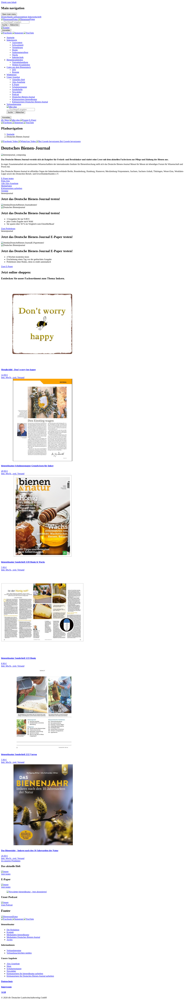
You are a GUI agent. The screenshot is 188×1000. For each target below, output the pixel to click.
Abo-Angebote (18, 82)
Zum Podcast (7, 905)
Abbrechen (14, 25)
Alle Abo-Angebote (9, 183)
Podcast (15, 94)
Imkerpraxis (12, 40)
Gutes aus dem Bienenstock (19, 67)
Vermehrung (17, 47)
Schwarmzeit (17, 45)
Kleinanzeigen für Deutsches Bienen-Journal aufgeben (30, 976)
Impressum (6, 987)
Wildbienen (12, 74)
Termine (4, 191)
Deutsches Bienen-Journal (23, 97)
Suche (4, 25)
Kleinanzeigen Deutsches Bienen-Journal (30, 102)
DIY (14, 70)
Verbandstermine (14, 104)
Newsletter (16, 92)
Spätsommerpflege (20, 52)
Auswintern (17, 42)
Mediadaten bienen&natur (18, 935)
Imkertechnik (18, 57)
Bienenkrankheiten (15, 60)
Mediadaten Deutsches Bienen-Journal (23, 937)
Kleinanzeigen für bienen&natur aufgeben (25, 973)
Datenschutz (7, 981)
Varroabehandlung (20, 62)
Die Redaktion (13, 930)
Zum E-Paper (7, 266)
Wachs (15, 55)
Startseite (10, 37)
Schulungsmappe (19, 87)
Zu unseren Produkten (10, 861)
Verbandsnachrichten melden (19, 953)
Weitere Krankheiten (21, 65)
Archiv (10, 939)
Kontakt (10, 932)
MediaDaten (6, 186)
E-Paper (15, 84)
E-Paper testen (7, 178)
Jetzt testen (5, 874)
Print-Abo (5, 181)
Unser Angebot (13, 77)
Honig (15, 50)
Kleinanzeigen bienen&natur (24, 99)
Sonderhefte (17, 89)
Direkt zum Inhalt (8, 2)
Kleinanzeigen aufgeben (11, 188)
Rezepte (15, 72)
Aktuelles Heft (18, 79)
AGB (3, 992)
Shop (9, 966)
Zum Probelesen (8, 228)
